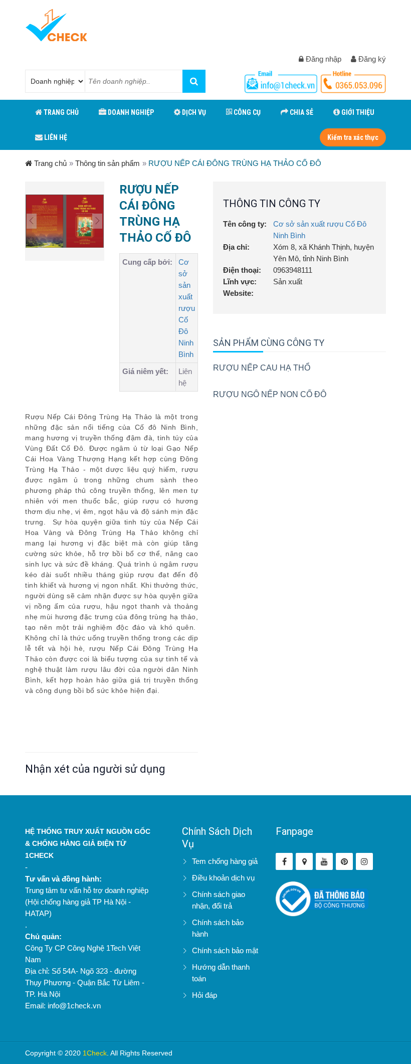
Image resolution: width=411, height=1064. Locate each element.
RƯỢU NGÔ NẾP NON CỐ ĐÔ (269, 394)
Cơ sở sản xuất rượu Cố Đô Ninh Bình (186, 308)
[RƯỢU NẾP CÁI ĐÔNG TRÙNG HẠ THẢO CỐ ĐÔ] (65, 221)
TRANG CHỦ (60, 112)
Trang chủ (49, 163)
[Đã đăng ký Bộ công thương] (322, 898)
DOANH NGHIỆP (130, 112)
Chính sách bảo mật (225, 950)
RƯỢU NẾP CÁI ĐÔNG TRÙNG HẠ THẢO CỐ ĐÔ (234, 163)
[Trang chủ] (56, 25)
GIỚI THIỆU (357, 112)
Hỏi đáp (204, 995)
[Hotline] (282, 80)
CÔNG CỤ (246, 112)
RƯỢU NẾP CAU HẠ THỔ (261, 368)
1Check (95, 1053)
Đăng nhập (322, 59)
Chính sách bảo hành (218, 928)
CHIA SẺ (300, 112)
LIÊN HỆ (55, 137)
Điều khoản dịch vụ (223, 877)
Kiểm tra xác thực (352, 137)
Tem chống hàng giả (225, 861)
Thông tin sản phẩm (107, 163)
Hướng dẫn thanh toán (221, 973)
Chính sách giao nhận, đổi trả (218, 900)
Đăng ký (371, 59)
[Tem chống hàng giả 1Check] (304, 861)
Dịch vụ (193, 112)
